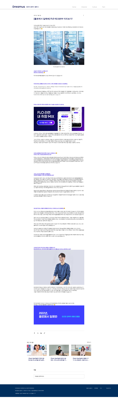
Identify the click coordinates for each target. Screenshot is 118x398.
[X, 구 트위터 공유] (37, 333)
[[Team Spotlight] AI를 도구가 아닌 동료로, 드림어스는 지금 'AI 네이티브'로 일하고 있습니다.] (81, 350)
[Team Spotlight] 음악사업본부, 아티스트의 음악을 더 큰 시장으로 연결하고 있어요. (59, 359)
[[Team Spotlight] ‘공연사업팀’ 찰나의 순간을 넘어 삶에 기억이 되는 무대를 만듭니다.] (37, 350)
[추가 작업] (83, 15)
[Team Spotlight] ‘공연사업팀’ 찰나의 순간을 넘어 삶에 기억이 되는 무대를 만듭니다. (37, 359)
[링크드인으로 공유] (41, 333)
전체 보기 (89, 342)
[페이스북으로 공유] (34, 333)
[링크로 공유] (44, 333)
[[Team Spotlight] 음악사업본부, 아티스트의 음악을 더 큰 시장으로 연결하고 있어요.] (59, 350)
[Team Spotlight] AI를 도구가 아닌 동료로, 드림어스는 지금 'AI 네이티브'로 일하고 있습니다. (81, 359)
